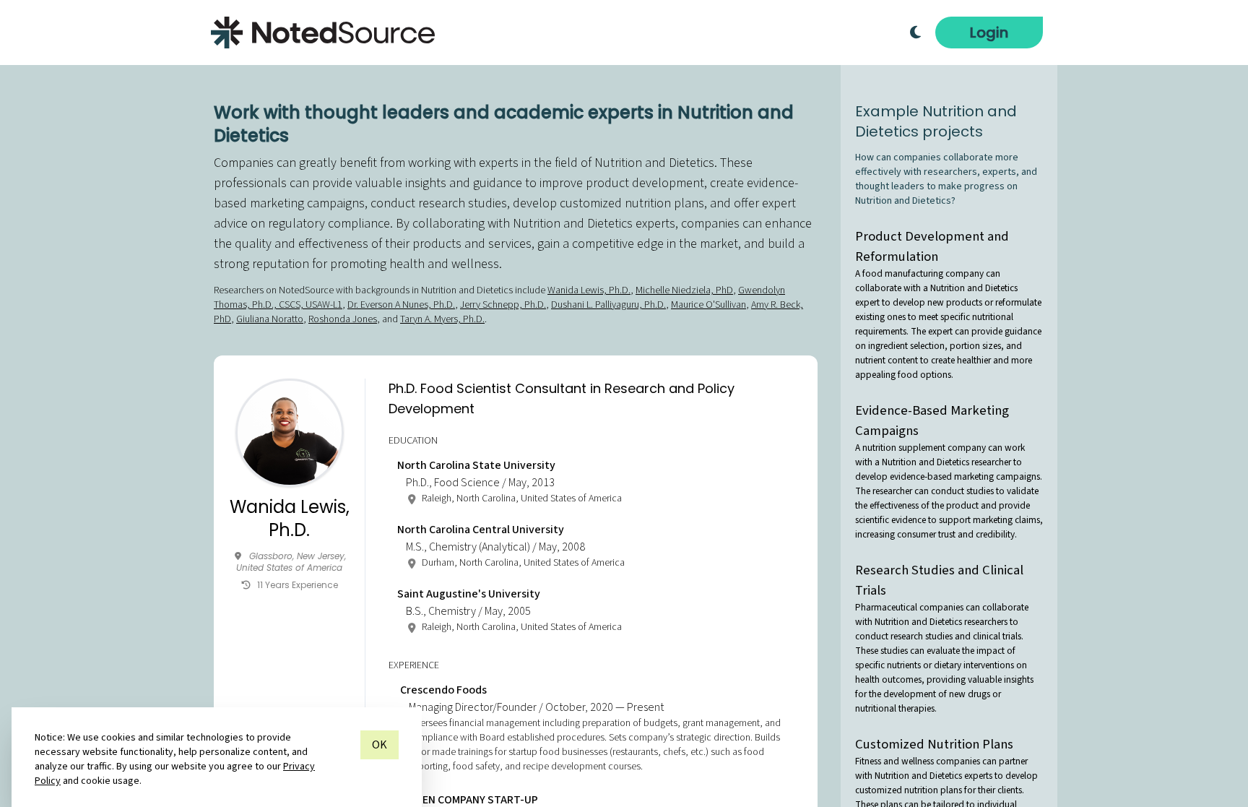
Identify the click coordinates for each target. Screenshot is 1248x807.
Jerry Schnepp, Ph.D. (503, 305)
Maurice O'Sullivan (708, 305)
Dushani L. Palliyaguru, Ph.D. (608, 305)
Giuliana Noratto (269, 319)
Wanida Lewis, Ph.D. (588, 290)
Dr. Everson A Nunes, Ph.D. (401, 305)
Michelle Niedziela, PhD (684, 290)
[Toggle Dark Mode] (915, 32)
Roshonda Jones (342, 319)
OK (379, 745)
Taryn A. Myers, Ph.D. (442, 319)
